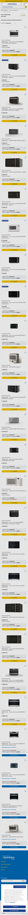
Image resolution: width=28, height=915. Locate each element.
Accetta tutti (15, 906)
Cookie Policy (12, 902)
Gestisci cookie (15, 910)
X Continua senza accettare (19, 886)
